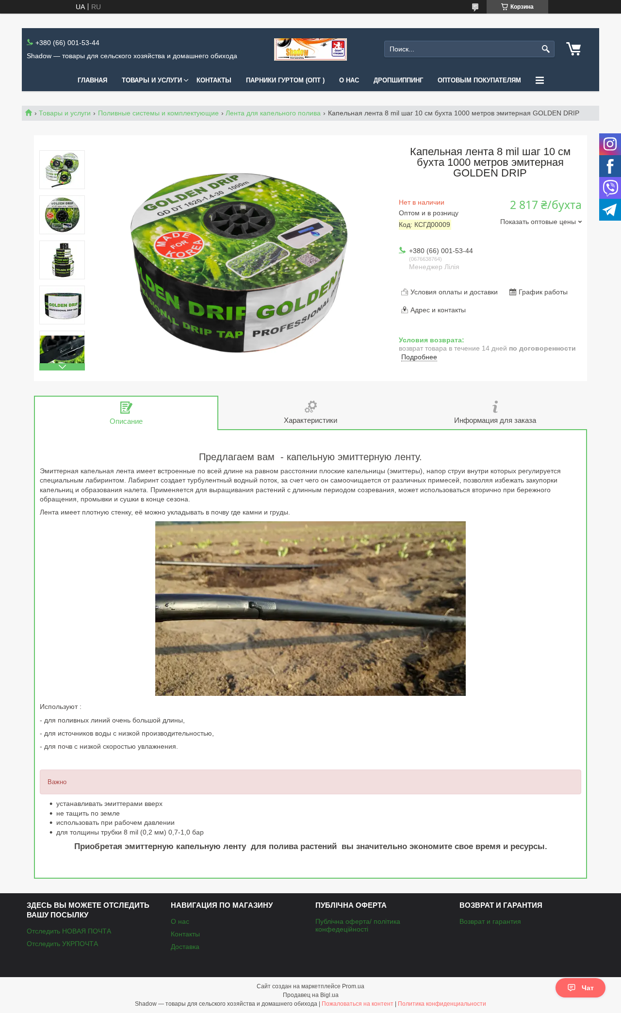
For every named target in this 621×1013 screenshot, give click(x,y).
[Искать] (546, 49)
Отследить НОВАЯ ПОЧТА (69, 931)
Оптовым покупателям (479, 80)
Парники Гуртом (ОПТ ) (285, 80)
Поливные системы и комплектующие (158, 113)
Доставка (185, 946)
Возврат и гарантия (490, 921)
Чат (588, 988)
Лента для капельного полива (273, 113)
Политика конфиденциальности (442, 1003)
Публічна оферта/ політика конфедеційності (357, 925)
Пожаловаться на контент (357, 1003)
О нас (349, 80)
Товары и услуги (152, 80)
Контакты (213, 80)
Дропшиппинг (398, 80)
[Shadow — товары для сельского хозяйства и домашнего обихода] (310, 49)
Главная (92, 80)
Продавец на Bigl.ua (311, 995)
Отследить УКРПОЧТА (62, 944)
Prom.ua (353, 986)
